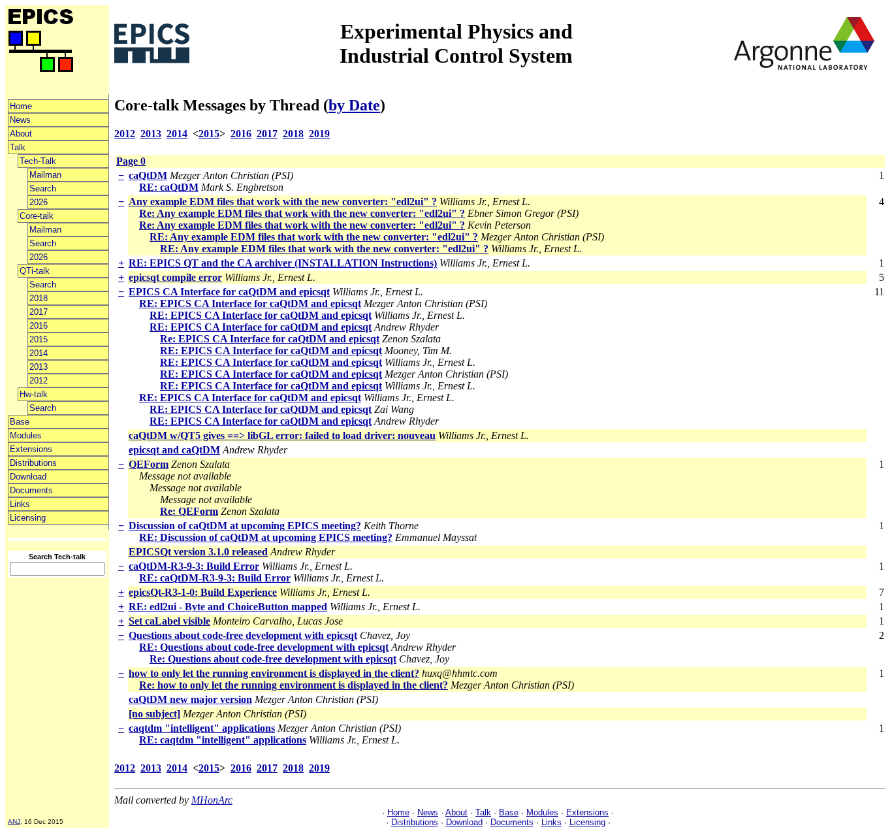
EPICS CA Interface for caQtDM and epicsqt (229, 291)
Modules (26, 435)
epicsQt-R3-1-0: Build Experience (203, 592)
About (21, 134)
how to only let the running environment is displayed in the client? (274, 673)
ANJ (14, 821)
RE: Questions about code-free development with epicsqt (264, 647)
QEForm (148, 464)
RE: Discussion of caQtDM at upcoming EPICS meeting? (265, 537)
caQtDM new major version (190, 699)
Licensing (28, 518)
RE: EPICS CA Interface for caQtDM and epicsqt (250, 303)
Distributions (33, 463)
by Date (354, 105)
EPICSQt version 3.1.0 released (198, 551)
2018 (38, 298)
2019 (319, 133)
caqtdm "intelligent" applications (202, 728)
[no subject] (154, 713)
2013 (38, 367)
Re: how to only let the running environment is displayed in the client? (293, 685)
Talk (17, 147)
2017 (38, 312)
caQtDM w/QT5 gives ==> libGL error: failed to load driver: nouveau (282, 435)
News (20, 120)
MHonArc (211, 800)
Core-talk (37, 216)
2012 (38, 380)
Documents (31, 490)
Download (28, 477)
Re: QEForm (189, 511)
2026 (38, 202)
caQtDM (148, 175)
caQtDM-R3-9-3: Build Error (194, 566)
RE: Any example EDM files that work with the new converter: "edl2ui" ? (314, 236)
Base (19, 422)
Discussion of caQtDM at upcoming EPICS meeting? (245, 525)
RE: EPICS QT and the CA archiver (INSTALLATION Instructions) (283, 263)
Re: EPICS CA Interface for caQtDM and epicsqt (269, 338)
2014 (38, 353)
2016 (38, 326)
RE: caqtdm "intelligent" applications (222, 739)
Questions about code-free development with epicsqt (243, 635)
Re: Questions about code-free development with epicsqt (273, 658)
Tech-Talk (38, 161)
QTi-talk (35, 271)
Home (21, 106)
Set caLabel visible (169, 621)
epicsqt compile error (175, 277)
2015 (38, 339)
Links (20, 504)
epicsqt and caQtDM (174, 449)
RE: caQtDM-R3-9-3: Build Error (215, 577)
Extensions (31, 449)
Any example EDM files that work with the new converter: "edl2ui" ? (283, 201)
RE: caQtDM (169, 187)
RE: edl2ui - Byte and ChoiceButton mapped (228, 606)
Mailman (45, 175)
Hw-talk (34, 394)
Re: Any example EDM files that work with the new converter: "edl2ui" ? (302, 213)
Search (42, 188)
